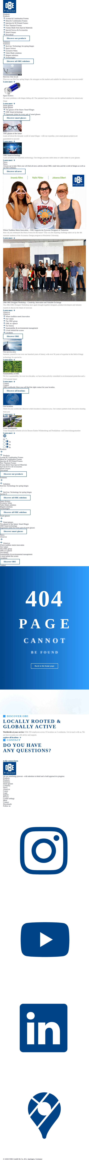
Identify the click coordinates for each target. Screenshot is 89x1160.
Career (5, 791)
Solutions (6, 782)
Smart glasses (8, 784)
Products (6, 780)
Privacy (6, 797)
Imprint (5, 795)
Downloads (7, 804)
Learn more (8, 82)
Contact (6, 802)
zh (9, 442)
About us (6, 789)
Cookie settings (8, 799)
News (5, 787)
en (9, 445)
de (9, 447)
